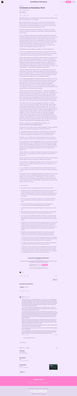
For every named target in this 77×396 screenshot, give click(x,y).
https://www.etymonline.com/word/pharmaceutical (30, 124)
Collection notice (46, 388)
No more (21, 366)
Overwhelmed (22, 364)
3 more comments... (22, 342)
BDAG (52, 91)
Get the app (44, 391)
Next (54, 279)
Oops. (20, 359)
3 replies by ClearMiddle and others (29, 337)
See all (21, 372)
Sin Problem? (22, 357)
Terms (41, 388)
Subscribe (68, 1)
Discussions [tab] (27, 347)
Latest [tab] (23, 347)
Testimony (22, 350)
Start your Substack (35, 391)
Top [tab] (20, 347)
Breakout (21, 5)
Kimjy (23, 296)
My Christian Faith (22, 352)
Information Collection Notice (38, 268)
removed (52, 112)
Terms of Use (44, 267)
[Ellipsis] (57, 297)
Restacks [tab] (26, 287)
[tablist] (23, 287)
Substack (33, 393)
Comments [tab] (22, 287)
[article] (38, 353)
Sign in (73, 1)
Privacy (38, 388)
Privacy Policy (46, 268)
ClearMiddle (26, 353)
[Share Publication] (64, 2)
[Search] (62, 2)
